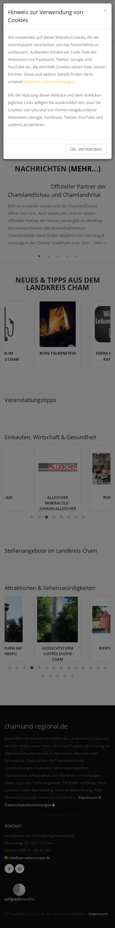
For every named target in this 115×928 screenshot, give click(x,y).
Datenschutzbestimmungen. (50, 81)
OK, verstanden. (86, 149)
